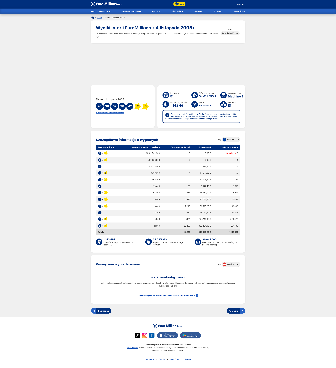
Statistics (198, 11)
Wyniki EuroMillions (99, 11)
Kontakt (188, 359)
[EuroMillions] (106, 5)
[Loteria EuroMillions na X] (137, 335)
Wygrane (217, 11)
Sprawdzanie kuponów (131, 11)
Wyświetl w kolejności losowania (110, 113)
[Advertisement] (168, 64)
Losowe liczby (239, 11)
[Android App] (190, 335)
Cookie (162, 359)
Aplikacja (156, 11)
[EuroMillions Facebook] (152, 335)
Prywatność (149, 359)
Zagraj (181, 4)
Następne (233, 311)
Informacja (176, 11)
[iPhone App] (167, 335)
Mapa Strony (175, 359)
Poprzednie (103, 311)
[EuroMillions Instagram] (144, 335)
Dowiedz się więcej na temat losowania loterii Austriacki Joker (166, 295)
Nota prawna (132, 347)
